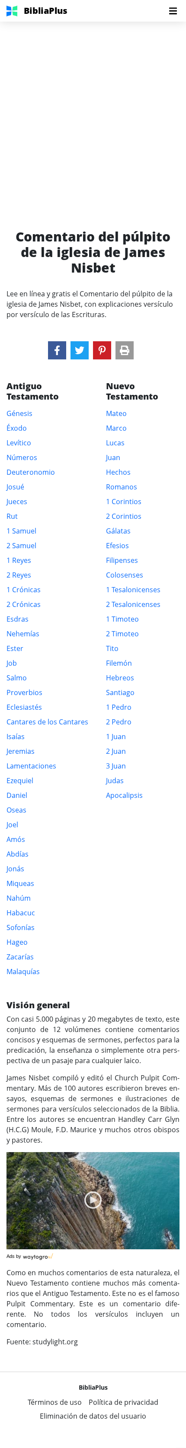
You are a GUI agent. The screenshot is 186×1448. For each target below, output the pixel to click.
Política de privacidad (123, 1402)
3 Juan (116, 766)
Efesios (117, 545)
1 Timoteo (122, 619)
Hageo (17, 942)
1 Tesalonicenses (133, 589)
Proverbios (24, 692)
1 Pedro (118, 707)
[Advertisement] (93, 114)
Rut (12, 516)
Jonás (15, 868)
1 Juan (116, 736)
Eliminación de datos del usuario (93, 1416)
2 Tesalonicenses (133, 604)
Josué (15, 487)
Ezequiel (19, 780)
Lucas (115, 443)
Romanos (121, 487)
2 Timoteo (122, 633)
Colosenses (124, 575)
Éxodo (16, 428)
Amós (15, 839)
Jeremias (20, 751)
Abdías (17, 854)
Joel (12, 824)
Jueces (16, 501)
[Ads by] (38, 1254)
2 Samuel (21, 545)
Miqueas (20, 883)
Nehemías (22, 633)
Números (21, 457)
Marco (116, 428)
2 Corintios (123, 516)
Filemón (119, 663)
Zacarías (20, 957)
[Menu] (173, 11)
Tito (112, 648)
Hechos (118, 472)
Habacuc (20, 913)
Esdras (17, 619)
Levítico (18, 443)
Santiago (120, 692)
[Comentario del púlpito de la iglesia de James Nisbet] (57, 350)
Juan (113, 457)
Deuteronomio (30, 472)
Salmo (16, 678)
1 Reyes (18, 560)
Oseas (16, 810)
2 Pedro (118, 722)
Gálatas (118, 531)
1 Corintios (123, 501)
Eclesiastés (24, 707)
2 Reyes (18, 575)
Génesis (19, 413)
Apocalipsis (124, 795)
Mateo (116, 413)
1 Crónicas (23, 589)
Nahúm (18, 898)
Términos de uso (55, 1402)
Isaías (15, 736)
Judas (115, 780)
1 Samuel (21, 531)
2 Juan (116, 751)
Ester (14, 648)
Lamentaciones (31, 766)
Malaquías (23, 971)
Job (11, 663)
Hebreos (120, 678)
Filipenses (122, 560)
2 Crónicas (23, 604)
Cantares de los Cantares (47, 722)
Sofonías (20, 927)
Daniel (16, 795)
